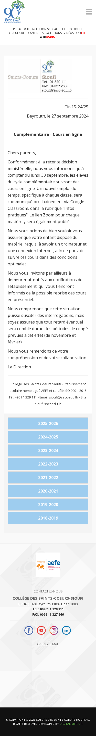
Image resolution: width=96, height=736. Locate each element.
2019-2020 (48, 504)
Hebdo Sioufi (72, 29)
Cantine (34, 33)
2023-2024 (48, 450)
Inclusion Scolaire (45, 29)
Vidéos (69, 33)
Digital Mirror (71, 724)
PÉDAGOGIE (21, 29)
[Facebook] (29, 630)
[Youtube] (41, 630)
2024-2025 (48, 437)
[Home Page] (48, 11)
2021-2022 (48, 477)
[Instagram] (54, 630)
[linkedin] (66, 630)
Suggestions (52, 33)
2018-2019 (48, 518)
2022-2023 (48, 464)
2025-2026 (48, 423)
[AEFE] (48, 567)
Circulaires (17, 33)
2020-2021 (48, 491)
